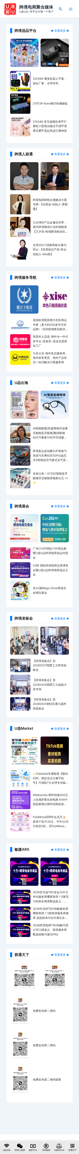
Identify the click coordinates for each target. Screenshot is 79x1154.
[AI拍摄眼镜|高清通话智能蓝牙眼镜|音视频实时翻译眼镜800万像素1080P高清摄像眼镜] (55, 405)
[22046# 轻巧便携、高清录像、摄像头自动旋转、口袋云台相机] (55, 53)
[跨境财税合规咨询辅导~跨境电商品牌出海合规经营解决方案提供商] (24, 299)
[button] (60, 8)
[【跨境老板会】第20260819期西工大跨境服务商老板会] (24, 640)
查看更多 (59, 30)
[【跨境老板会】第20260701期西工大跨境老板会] (55, 640)
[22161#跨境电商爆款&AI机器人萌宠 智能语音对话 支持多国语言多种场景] (24, 53)
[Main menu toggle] (70, 9)
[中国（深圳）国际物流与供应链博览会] (55, 528)
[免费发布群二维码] (24, 977)
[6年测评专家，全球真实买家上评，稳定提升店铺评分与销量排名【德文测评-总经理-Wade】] (55, 176)
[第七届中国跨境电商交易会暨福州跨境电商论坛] (24, 528)
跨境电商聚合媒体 (36, 6)
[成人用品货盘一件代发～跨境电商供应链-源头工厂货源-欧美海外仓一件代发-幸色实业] (55, 299)
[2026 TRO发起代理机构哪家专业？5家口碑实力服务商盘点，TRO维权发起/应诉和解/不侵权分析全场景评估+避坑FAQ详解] (24, 872)
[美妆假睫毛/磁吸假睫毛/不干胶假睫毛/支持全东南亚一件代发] (24, 405)
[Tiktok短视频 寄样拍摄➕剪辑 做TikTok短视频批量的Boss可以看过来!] (55, 751)
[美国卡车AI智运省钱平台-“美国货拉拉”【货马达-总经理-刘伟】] (24, 176)
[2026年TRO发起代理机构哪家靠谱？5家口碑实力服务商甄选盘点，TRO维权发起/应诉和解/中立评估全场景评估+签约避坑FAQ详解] (55, 872)
